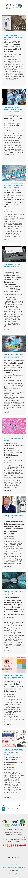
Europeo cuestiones (10, 34)
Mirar (19, 867)
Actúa (9, 865)
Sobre (5, 865)
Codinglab (19, 873)
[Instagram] (15, 857)
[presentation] (14, 23)
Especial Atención (12, 867)
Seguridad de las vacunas (11, 37)
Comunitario (15, 865)
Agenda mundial (8, 107)
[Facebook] (9, 857)
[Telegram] (18, 857)
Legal (4, 867)
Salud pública (14, 35)
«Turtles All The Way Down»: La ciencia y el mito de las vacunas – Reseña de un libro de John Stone (13, 47)
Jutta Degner (9, 130)
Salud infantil (8, 185)
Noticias (22, 865)
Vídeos (12, 679)
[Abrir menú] (26, 6)
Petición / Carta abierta (11, 751)
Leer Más (7, 83)
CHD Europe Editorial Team (13, 54)
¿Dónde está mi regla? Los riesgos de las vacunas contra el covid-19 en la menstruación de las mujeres (14, 686)
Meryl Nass (9, 380)
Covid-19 (17, 107)
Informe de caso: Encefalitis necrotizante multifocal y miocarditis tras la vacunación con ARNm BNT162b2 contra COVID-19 (14, 450)
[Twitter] (12, 857)
